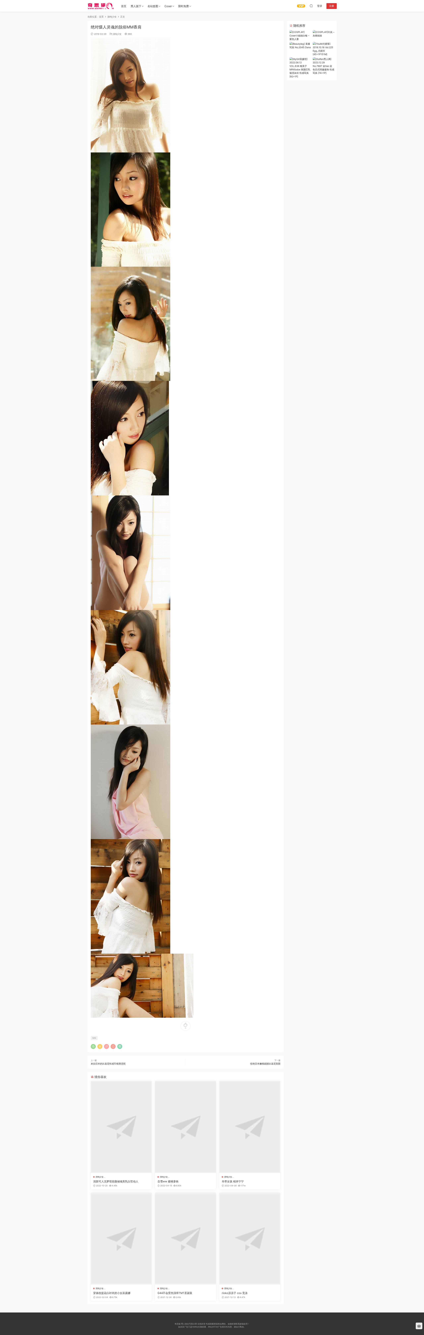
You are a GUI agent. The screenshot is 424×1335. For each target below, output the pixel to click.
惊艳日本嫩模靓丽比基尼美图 (265, 1063)
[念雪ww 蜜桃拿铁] (185, 1127)
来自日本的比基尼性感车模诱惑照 (108, 1063)
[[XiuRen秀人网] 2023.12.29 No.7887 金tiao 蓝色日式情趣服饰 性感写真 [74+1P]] (323, 65)
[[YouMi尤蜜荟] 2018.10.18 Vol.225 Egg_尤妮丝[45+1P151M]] (323, 48)
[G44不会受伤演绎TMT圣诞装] (185, 1239)
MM (94, 1038)
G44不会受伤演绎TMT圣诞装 (175, 1293)
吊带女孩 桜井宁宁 (233, 1181)
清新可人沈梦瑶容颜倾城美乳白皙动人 (115, 1181)
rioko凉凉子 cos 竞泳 (235, 1293)
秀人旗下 (136, 6)
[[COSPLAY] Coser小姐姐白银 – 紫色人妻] (300, 35)
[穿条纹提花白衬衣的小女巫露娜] (121, 1239)
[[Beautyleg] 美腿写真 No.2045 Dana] (300, 45)
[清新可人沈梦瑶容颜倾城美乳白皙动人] (121, 1127)
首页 (123, 6)
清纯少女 (117, 34)
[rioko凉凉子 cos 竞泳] (249, 1239)
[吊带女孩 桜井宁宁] (249, 1127)
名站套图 (153, 6)
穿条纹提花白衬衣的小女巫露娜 (111, 1293)
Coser (168, 6)
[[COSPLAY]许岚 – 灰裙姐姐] (323, 33)
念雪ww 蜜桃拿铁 (168, 1181)
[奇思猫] (100, 6)
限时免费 (183, 6)
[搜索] (311, 5)
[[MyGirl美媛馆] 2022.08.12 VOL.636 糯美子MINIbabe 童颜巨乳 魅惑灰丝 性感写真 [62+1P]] (300, 67)
